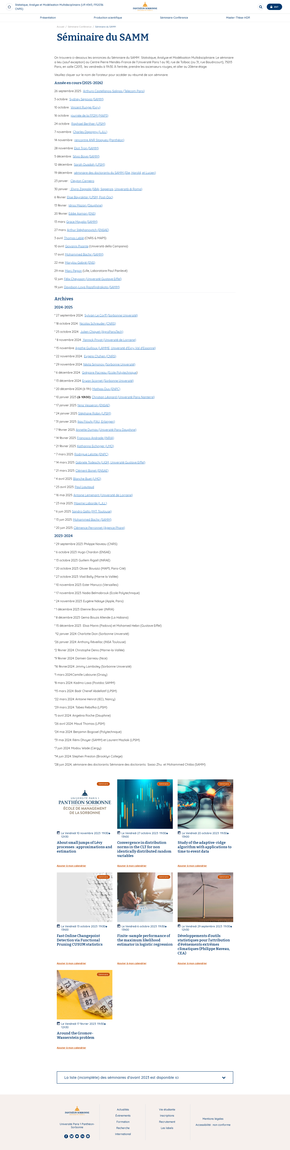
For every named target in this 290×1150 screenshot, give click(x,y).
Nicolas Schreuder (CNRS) (98, 323)
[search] (261, 7)
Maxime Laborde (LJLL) (90, 503)
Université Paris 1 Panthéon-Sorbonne (77, 1126)
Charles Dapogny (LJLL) (90, 132)
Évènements (122, 1115)
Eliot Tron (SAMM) (86, 148)
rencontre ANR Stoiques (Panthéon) (99, 140)
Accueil (60, 26)
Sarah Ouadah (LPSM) (89, 164)
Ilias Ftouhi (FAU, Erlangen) (96, 421)
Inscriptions (167, 1115)
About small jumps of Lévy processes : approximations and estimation (84, 846)
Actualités (123, 1109)
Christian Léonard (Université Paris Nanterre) (123, 397)
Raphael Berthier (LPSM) (88, 124)
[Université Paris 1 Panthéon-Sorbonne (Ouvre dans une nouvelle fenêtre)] (145, 7)
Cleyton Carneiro (82, 181)
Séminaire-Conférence (174, 17)
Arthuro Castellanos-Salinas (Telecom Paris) (114, 91)
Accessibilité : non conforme (213, 1125)
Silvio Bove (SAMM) (86, 156)
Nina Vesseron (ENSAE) (93, 405)
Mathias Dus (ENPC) (106, 389)
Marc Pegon (73, 271)
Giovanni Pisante (76, 246)
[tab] (145, 1077)
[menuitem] (48, 18)
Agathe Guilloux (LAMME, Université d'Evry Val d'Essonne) (115, 348)
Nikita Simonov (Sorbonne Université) (109, 364)
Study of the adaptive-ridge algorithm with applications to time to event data (205, 846)
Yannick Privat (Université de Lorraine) (109, 340)
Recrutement (167, 1122)
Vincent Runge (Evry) (85, 107)
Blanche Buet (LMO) (87, 479)
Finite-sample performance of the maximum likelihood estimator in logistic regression (145, 940)
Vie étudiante (167, 1109)
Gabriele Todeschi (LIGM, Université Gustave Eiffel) (110, 462)
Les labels (167, 1128)
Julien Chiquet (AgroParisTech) (101, 332)
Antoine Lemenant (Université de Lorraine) (103, 495)
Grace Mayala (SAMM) (82, 222)
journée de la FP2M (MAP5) (89, 115)
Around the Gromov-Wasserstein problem (75, 1035)
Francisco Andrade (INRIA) (95, 438)
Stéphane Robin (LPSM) (94, 413)
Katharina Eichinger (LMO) (95, 446)
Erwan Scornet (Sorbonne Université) (108, 381)
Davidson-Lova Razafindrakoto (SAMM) (92, 287)
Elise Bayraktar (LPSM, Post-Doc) (90, 197)
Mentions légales (213, 1119)
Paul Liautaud (84, 487)
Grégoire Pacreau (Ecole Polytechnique (109, 372)
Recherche (123, 1128)
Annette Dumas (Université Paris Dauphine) (106, 430)
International (123, 1134)
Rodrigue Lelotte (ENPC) (91, 454)
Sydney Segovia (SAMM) (86, 99)
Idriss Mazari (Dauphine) (86, 205)
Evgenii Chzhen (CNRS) (100, 356)
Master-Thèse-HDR (238, 17)
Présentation (48, 17)
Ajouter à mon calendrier (71, 865)
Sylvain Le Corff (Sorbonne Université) (111, 315)
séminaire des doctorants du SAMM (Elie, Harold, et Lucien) (115, 173)
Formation (122, 1122)
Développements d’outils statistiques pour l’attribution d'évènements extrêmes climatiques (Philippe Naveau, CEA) (204, 944)
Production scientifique (108, 17)
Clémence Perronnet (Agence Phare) (99, 528)
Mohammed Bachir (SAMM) (84, 254)
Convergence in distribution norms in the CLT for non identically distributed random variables (144, 849)
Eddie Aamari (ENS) (82, 213)
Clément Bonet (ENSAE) (92, 470)
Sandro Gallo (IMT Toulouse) (92, 511)
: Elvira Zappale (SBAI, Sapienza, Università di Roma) (106, 189)
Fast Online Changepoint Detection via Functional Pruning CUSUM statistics (80, 940)
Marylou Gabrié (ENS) (80, 262)
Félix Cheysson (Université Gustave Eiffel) (93, 279)
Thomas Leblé (74, 238)
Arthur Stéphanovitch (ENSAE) (88, 230)
